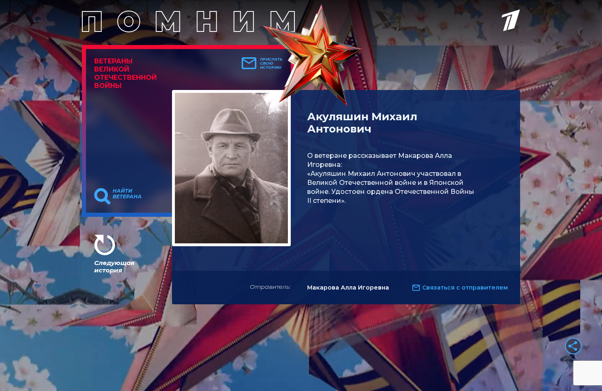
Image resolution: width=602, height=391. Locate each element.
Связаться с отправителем (465, 287)
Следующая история (114, 266)
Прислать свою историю (271, 63)
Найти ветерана (127, 194)
